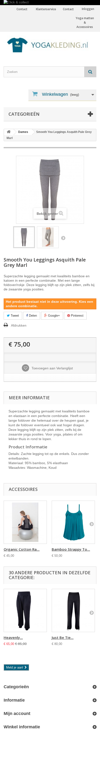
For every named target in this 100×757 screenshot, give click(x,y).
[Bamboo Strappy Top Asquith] (73, 522)
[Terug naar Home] (8, 132)
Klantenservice (46, 9)
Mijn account (17, 713)
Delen (32, 315)
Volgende (63, 237)
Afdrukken (18, 325)
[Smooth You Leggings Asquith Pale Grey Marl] (24, 237)
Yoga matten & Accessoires (85, 22)
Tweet (14, 315)
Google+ (53, 315)
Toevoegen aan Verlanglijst (52, 368)
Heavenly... (13, 637)
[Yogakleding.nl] (50, 44)
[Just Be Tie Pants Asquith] (73, 610)
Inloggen (88, 9)
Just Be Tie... (63, 637)
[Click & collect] (50, 2)
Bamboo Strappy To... (71, 549)
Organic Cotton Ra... (22, 549)
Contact (68, 9)
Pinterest (76, 315)
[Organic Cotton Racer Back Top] (25, 522)
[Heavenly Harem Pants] (25, 610)
